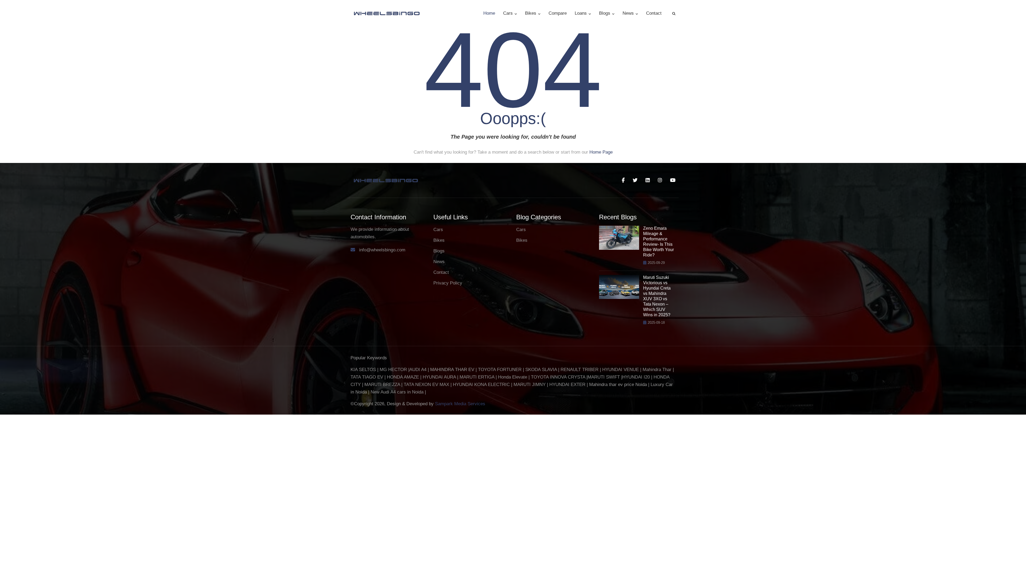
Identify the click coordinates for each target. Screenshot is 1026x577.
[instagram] (660, 180)
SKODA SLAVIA (541, 369)
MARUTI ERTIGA (477, 377)
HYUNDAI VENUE (620, 369)
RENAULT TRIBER (579, 369)
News (629, 13)
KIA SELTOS (363, 369)
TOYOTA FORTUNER (500, 369)
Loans (581, 13)
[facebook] (623, 180)
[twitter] (635, 180)
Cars (508, 13)
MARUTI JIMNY (529, 384)
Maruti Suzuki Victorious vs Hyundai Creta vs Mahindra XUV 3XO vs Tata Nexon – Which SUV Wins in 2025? (657, 296)
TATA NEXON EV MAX (426, 384)
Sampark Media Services (460, 403)
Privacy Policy (447, 283)
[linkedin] (648, 180)
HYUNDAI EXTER (568, 384)
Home (489, 13)
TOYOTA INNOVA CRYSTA (558, 377)
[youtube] (672, 180)
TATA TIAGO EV (367, 377)
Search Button (673, 13)
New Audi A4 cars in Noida (398, 392)
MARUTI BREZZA (382, 384)
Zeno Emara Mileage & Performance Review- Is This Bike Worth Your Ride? (658, 241)
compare (558, 13)
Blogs (605, 13)
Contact (654, 13)
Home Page (601, 152)
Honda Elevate (512, 377)
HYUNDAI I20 (636, 377)
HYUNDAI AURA (439, 377)
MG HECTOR (393, 369)
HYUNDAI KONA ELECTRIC (481, 384)
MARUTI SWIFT (604, 377)
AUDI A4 (417, 369)
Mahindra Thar (657, 369)
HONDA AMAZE (403, 377)
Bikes (531, 13)
